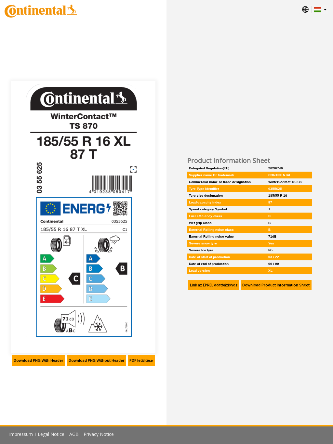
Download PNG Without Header (97, 360)
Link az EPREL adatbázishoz (213, 284)
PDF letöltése (141, 360)
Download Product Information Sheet (276, 284)
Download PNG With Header (38, 360)
